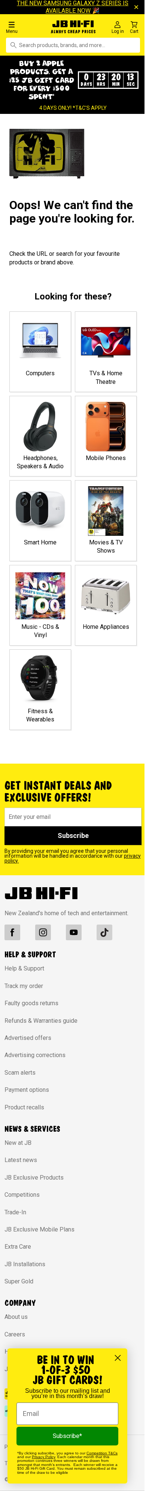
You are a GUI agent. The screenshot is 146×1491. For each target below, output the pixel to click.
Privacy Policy (43, 1457)
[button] (24, 27)
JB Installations (24, 1264)
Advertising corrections (35, 1055)
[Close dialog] (117, 1357)
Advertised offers (27, 1037)
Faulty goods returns (31, 1003)
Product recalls (24, 1107)
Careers (14, 1334)
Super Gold (18, 1281)
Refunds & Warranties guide (40, 1020)
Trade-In (15, 1212)
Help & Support (24, 968)
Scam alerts (20, 1072)
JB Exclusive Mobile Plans (39, 1229)
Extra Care (17, 1246)
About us (16, 1316)
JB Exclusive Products (34, 1177)
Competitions (22, 1194)
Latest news (20, 1160)
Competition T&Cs (102, 1453)
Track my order (23, 986)
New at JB (17, 1142)
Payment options (26, 1089)
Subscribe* (67, 1435)
